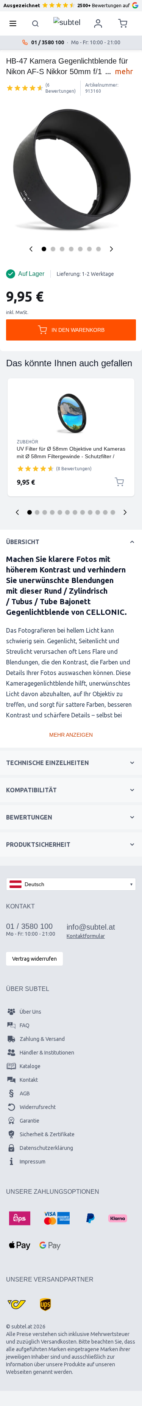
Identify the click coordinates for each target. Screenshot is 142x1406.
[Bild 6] (89, 249)
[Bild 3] (62, 249)
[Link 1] (71, 413)
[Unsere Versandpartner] (16, 1305)
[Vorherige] (31, 249)
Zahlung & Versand (42, 1039)
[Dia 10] (97, 512)
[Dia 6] (67, 512)
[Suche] (35, 23)
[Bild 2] (53, 249)
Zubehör (27, 441)
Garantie (29, 1121)
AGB (25, 1093)
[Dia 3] (44, 512)
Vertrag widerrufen (34, 959)
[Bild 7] (98, 249)
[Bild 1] (43, 249)
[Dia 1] (29, 512)
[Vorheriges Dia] (17, 512)
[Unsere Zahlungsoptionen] (19, 1218)
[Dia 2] (37, 512)
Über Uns (30, 1012)
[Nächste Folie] (125, 512)
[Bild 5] (80, 249)
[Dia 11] (105, 512)
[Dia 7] (75, 512)
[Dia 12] (113, 512)
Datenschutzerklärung (46, 1148)
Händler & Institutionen (47, 1053)
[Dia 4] (52, 512)
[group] (25, 88)
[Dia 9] (90, 512)
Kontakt (29, 1080)
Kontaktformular (86, 936)
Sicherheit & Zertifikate (47, 1134)
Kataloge (30, 1066)
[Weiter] (111, 249)
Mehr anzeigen (71, 735)
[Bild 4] (71, 249)
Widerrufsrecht (38, 1107)
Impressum (32, 1162)
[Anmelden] (98, 23)
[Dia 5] (60, 512)
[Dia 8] (82, 512)
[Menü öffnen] (15, 23)
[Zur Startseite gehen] (67, 21)
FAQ (25, 1025)
